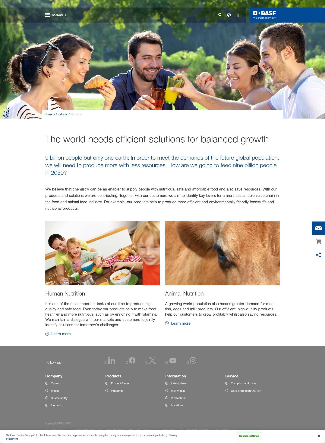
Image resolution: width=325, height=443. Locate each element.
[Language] (229, 15)
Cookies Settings (249, 435)
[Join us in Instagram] (191, 363)
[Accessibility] (238, 15)
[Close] (319, 436)
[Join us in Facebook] (130, 363)
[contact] (318, 228)
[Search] (220, 15)
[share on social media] (318, 255)
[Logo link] (264, 15)
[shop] (318, 241)
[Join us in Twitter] (150, 363)
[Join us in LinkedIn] (109, 363)
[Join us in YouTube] (170, 363)
